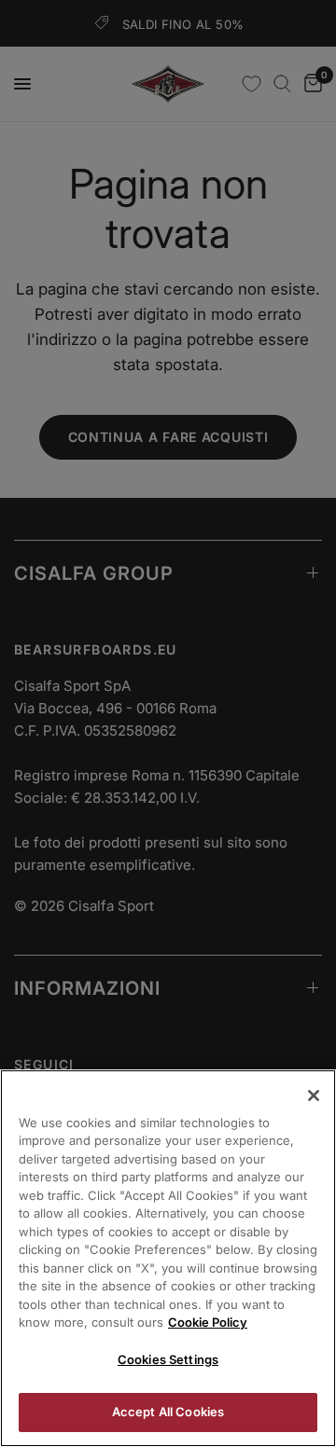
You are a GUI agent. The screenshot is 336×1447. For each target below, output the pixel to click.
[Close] (313, 1095)
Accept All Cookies (168, 1411)
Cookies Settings (168, 1359)
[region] (168, 1258)
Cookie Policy (207, 1322)
